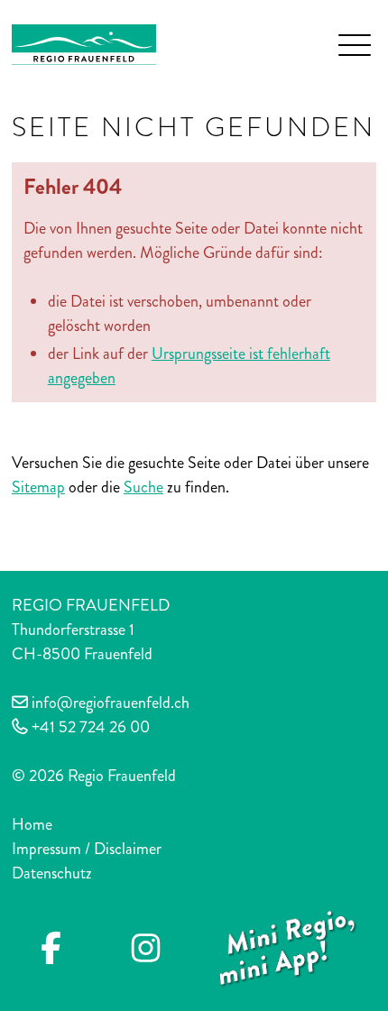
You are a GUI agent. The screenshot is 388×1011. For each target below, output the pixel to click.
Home (32, 824)
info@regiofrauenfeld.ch (110, 702)
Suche (143, 487)
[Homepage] (84, 42)
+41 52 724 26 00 (91, 727)
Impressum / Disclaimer (87, 848)
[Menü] (354, 45)
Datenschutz (52, 873)
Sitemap (38, 487)
